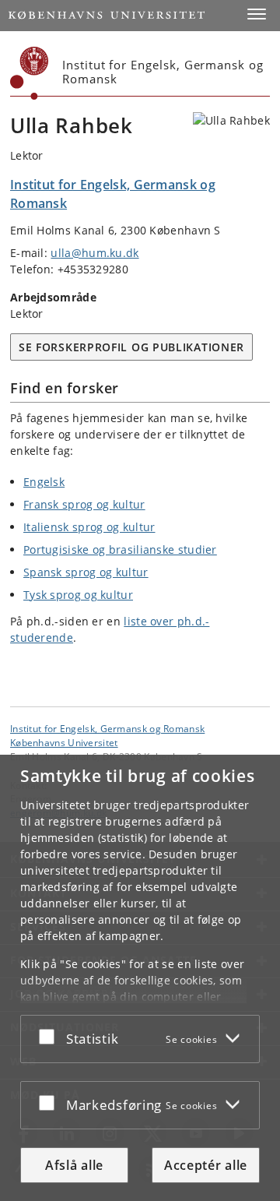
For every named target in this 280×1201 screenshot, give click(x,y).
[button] (256, 14)
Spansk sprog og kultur (86, 572)
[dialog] (140, 978)
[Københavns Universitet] (29, 73)
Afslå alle (74, 1165)
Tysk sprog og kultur (78, 594)
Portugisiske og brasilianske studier (120, 549)
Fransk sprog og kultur (84, 504)
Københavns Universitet (64, 742)
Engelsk (44, 481)
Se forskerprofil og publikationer (131, 347)
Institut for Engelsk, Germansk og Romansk (107, 728)
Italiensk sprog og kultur (89, 526)
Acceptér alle (205, 1165)
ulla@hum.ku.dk (94, 252)
